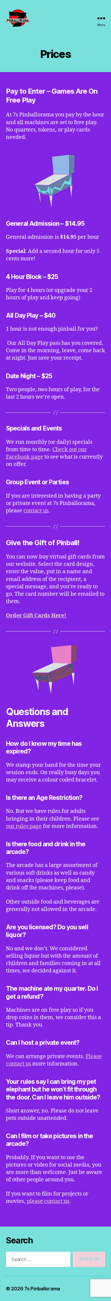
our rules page (24, 826)
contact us (36, 510)
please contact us (48, 1201)
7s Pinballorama (42, 1289)
